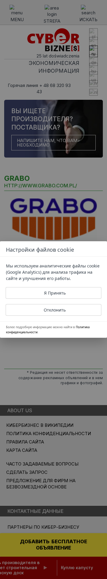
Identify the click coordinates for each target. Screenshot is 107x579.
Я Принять (55, 293)
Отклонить (55, 310)
